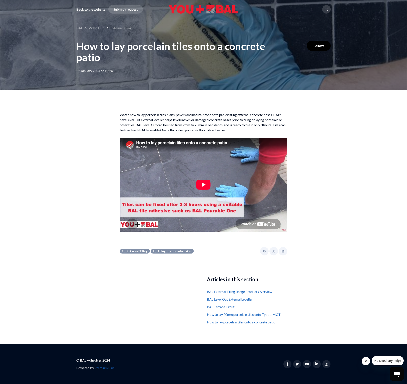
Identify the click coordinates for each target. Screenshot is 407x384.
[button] (326, 9)
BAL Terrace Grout (220, 307)
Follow (319, 46)
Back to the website (90, 9)
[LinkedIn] (283, 251)
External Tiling (121, 28)
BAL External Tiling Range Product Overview (239, 292)
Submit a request (125, 9)
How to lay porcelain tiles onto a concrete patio (241, 322)
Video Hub (97, 28)
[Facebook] (264, 251)
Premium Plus (104, 368)
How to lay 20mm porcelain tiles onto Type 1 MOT (244, 314)
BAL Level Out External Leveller (230, 299)
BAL (79, 28)
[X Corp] (273, 251)
